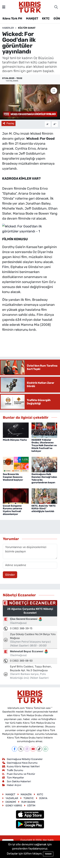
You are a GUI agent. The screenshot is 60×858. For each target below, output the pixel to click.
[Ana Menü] (3, 7)
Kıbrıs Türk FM (12, 18)
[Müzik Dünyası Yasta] (16, 429)
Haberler (8, 27)
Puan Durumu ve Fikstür (21, 773)
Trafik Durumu (15, 770)
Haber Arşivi (14, 785)
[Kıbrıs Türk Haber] (30, 7)
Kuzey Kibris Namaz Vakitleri (23, 766)
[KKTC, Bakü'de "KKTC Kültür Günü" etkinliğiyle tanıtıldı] (44, 495)
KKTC (46, 18)
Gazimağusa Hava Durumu (22, 762)
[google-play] (30, 824)
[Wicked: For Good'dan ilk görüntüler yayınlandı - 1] (30, 228)
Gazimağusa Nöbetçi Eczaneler (25, 759)
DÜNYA (43, 798)
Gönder (10, 574)
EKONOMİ (11, 801)
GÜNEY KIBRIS (14, 805)
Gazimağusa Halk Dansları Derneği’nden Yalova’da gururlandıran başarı (44, 478)
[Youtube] (33, 749)
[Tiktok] (39, 749)
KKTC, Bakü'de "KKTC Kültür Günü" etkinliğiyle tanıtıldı (44, 508)
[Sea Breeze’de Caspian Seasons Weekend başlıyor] (16, 464)
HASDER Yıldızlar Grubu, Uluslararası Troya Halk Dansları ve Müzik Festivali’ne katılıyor (44, 445)
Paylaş (10, 123)
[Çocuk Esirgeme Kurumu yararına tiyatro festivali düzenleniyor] (16, 495)
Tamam (48, 854)
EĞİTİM (31, 805)
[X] (21, 749)
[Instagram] (27, 749)
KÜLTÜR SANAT (27, 27)
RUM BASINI (28, 801)
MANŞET (32, 18)
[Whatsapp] (45, 749)
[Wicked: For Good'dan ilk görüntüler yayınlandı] (30, 102)
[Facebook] (14, 749)
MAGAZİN (26, 794)
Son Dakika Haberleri (19, 781)
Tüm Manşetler (15, 777)
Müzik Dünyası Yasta (15, 439)
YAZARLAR (12, 798)
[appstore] (30, 815)
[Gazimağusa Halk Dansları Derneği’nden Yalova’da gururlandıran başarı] (44, 464)
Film (5, 267)
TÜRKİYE (29, 798)
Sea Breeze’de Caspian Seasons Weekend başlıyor (13, 477)
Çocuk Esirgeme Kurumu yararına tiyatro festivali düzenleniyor (12, 510)
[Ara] (56, 7)
